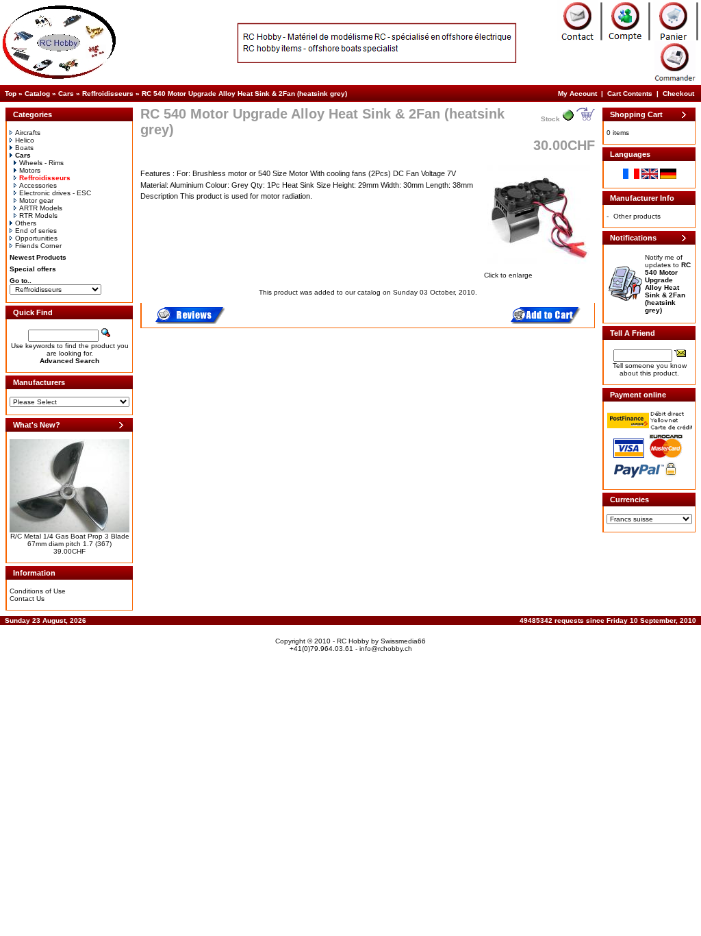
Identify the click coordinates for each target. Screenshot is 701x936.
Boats (24, 147)
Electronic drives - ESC (55, 193)
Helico (24, 140)
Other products (637, 216)
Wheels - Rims (41, 163)
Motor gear (36, 200)
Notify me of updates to (668, 284)
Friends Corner (38, 245)
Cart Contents (629, 93)
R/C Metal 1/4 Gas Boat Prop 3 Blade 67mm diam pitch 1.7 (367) (69, 539)
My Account (577, 93)
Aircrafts (27, 132)
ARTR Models (40, 208)
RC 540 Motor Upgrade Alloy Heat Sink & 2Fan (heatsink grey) (244, 93)
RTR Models (38, 215)
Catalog (37, 93)
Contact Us (27, 598)
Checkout (678, 93)
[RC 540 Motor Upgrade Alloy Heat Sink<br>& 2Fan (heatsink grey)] (539, 265)
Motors (29, 170)
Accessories (38, 185)
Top (10, 93)
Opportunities (36, 238)
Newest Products (38, 257)
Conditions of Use (38, 591)
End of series (36, 230)
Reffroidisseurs (107, 93)
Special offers (33, 269)
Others (25, 223)
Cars (66, 93)
